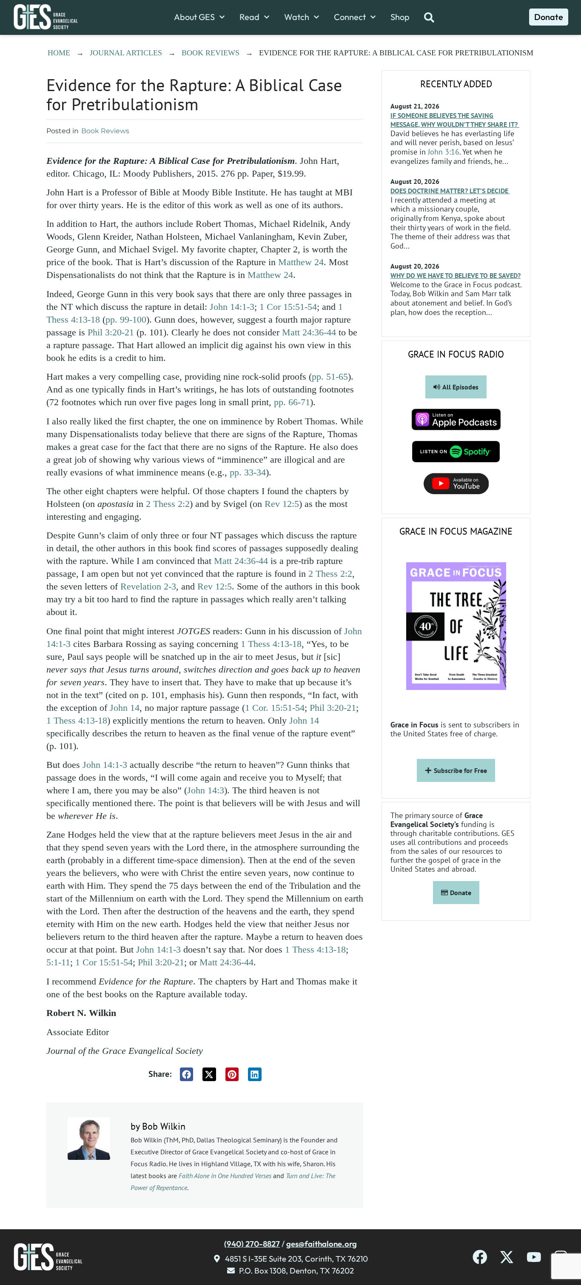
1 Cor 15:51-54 (288, 306)
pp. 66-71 (292, 402)
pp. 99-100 (125, 319)
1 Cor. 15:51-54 (275, 707)
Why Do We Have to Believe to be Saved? (455, 275)
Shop (400, 17)
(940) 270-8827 (252, 1244)
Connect (350, 17)
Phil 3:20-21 (111, 332)
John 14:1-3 (232, 306)
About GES (194, 17)
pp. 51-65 (330, 376)
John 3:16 (443, 152)
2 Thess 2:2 (168, 503)
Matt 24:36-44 (309, 332)
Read (249, 17)
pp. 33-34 (248, 472)
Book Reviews (210, 53)
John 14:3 (205, 790)
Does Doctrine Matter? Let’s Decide (450, 190)
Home (59, 53)
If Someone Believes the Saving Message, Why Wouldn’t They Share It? (454, 120)
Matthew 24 (301, 262)
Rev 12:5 (282, 503)
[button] (187, 1074)
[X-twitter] (506, 1257)
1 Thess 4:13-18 (271, 643)
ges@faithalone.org (321, 1244)
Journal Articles (126, 53)
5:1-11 (58, 962)
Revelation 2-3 (148, 586)
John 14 (125, 707)
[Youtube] (534, 1257)
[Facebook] (480, 1257)
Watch (296, 17)
